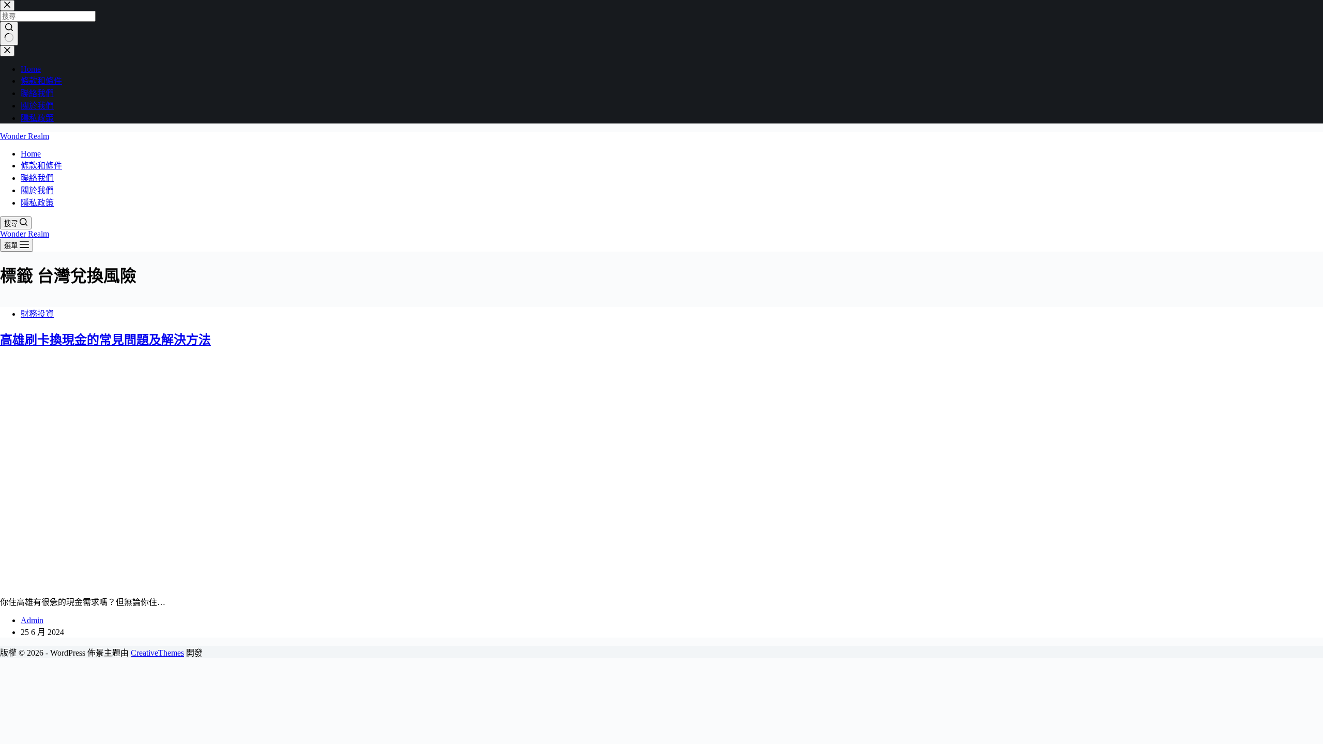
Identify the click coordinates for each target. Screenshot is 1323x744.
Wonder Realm (24, 136)
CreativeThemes (157, 652)
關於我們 (37, 190)
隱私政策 (37, 202)
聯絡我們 (37, 178)
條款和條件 (41, 165)
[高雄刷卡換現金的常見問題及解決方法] (198, 582)
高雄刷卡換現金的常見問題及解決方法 (105, 340)
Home (31, 153)
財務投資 (37, 313)
